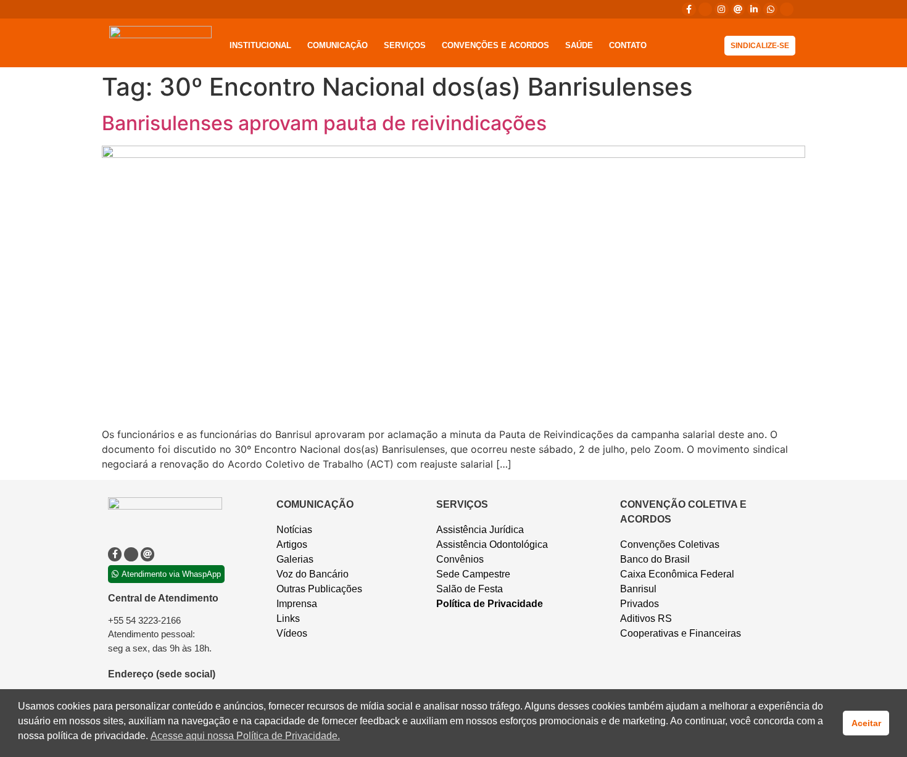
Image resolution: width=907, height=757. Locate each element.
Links (288, 618)
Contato (628, 45)
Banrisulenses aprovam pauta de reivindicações (324, 123)
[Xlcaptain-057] (705, 9)
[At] (738, 9)
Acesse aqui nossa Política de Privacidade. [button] (245, 735)
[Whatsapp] (770, 9)
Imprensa (296, 603)
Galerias (294, 559)
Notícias (294, 529)
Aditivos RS (646, 618)
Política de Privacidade (489, 603)
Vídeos (291, 633)
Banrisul (638, 589)
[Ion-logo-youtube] (786, 9)
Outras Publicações (319, 589)
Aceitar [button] (866, 723)
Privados (639, 603)
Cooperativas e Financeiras (680, 633)
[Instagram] (721, 9)
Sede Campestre (473, 574)
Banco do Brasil (655, 559)
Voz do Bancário (312, 574)
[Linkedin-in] (754, 9)
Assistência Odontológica (492, 544)
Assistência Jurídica (480, 529)
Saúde (579, 45)
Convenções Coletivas (669, 544)
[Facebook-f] (688, 9)
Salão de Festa (469, 589)
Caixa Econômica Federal (677, 574)
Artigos (291, 544)
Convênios (460, 559)
